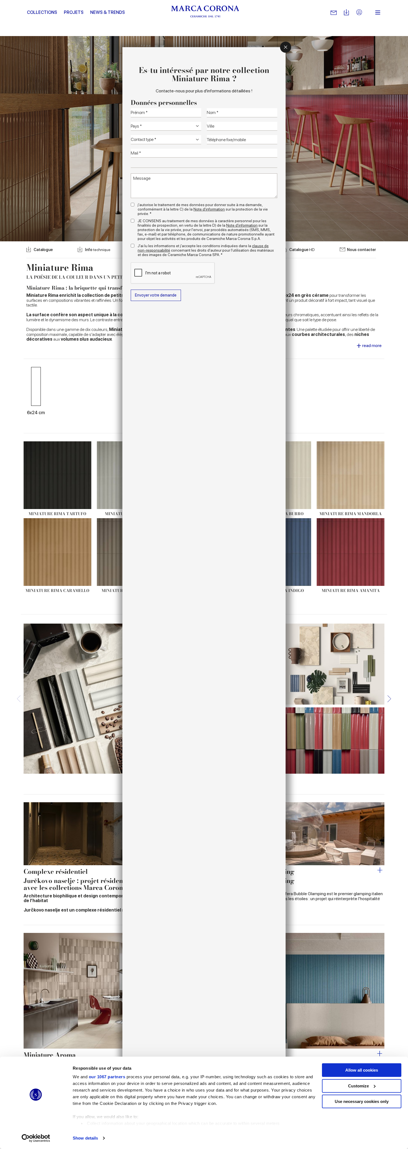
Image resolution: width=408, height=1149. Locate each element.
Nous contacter (361, 249)
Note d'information (209, 209)
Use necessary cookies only (362, 1101)
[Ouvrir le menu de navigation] (377, 12)
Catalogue (43, 249)
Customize (358, 1086)
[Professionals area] (359, 12)
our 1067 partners (107, 1076)
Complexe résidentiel (56, 871)
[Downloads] (346, 12)
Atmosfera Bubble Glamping (250, 871)
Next (389, 698)
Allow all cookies (361, 1070)
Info (97, 249)
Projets (74, 12)
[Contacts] (333, 12)
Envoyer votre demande (156, 295)
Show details (85, 1138)
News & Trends (107, 12)
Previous (18, 698)
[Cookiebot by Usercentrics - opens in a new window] (36, 1138)
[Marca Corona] (205, 12)
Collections (42, 12)
